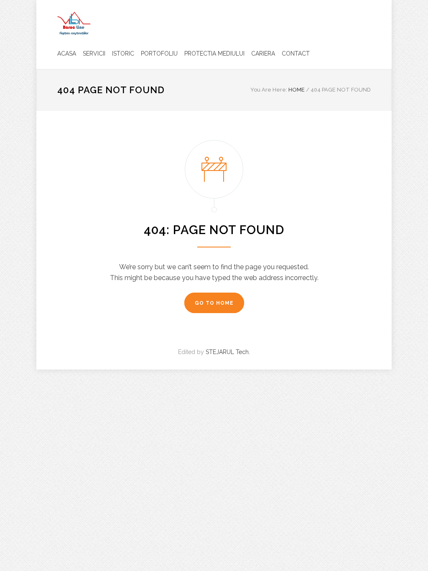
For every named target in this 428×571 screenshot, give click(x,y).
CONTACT (296, 53)
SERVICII (94, 53)
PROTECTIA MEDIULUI (214, 53)
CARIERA (263, 53)
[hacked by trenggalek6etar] (74, 23)
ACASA (66, 53)
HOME (296, 90)
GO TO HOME (214, 303)
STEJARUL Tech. (228, 352)
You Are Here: (268, 90)
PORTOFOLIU (159, 53)
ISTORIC (123, 53)
